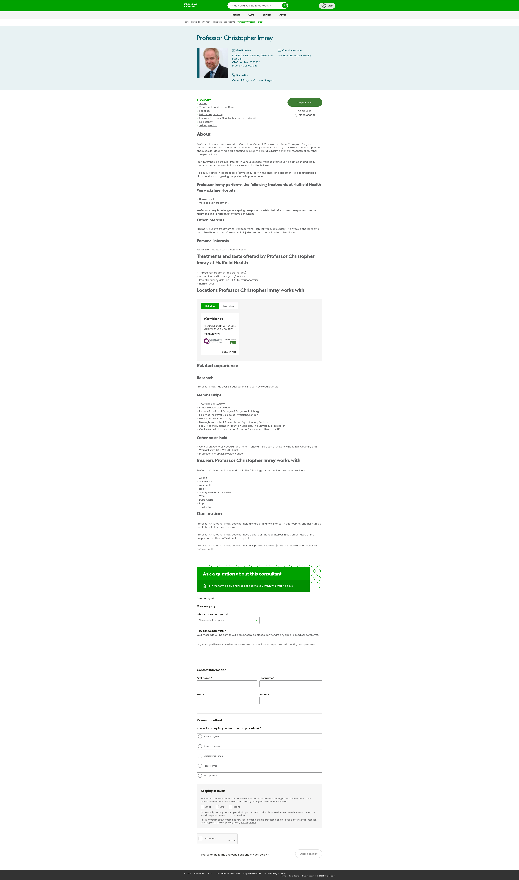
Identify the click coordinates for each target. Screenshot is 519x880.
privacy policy (258, 854)
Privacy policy (308, 876)
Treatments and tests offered (217, 107)
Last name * (267, 678)
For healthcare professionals (228, 873)
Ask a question (208, 125)
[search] (257, 5)
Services (267, 15)
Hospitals (235, 15)
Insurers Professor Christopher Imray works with (228, 118)
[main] (259, 444)
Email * (201, 694)
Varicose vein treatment (213, 202)
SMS (222, 807)
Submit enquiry (309, 853)
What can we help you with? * (215, 614)
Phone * (264, 694)
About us (187, 873)
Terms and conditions (290, 876)
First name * (204, 678)
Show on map (229, 351)
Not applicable (211, 775)
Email (208, 807)
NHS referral (210, 765)
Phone (236, 807)
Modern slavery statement (275, 873)
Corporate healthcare (252, 873)
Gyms (251, 15)
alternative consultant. (240, 213)
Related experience (210, 114)
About (203, 103)
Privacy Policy (248, 822)
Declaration (206, 121)
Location (204, 110)
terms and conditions (231, 854)
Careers (210, 873)
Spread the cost (212, 746)
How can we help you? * (211, 631)
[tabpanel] (259, 335)
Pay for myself (211, 736)
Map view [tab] (228, 306)
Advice (283, 15)
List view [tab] (210, 306)
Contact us (199, 873)
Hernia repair (207, 199)
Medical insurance (213, 756)
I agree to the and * (235, 854)
